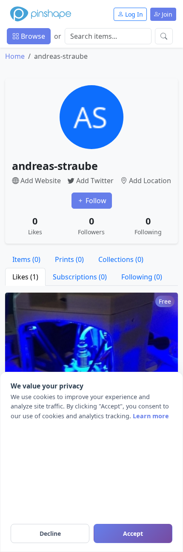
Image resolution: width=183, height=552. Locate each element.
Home (15, 56)
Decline (50, 533)
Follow (95, 200)
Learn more (151, 416)
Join (166, 14)
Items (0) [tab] (26, 259)
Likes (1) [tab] (25, 277)
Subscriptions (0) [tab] (80, 277)
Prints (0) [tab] (69, 259)
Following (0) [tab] (141, 277)
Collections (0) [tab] (120, 259)
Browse (32, 36)
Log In (133, 14)
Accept (133, 533)
